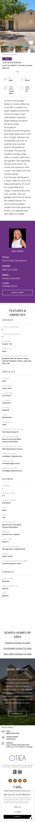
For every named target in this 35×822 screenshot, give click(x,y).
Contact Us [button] (17, 713)
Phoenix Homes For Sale (17, 642)
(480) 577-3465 (9, 269)
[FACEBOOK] (10, 780)
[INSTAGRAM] (15, 780)
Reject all (17, 807)
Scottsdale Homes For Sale (17, 648)
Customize (17, 812)
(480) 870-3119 (11, 739)
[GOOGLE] (25, 780)
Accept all (17, 816)
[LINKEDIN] (20, 780)
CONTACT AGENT (17, 292)
